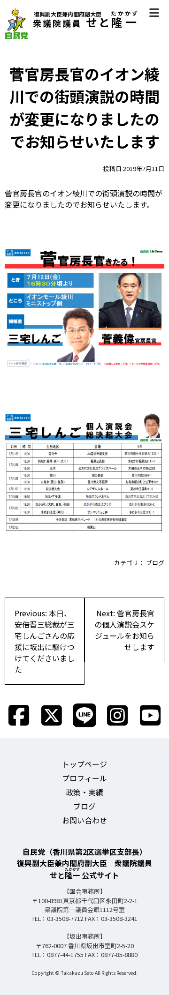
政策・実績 (84, 792)
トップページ (84, 764)
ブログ (155, 562)
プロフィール (84, 778)
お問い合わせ (84, 820)
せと (86, 22)
